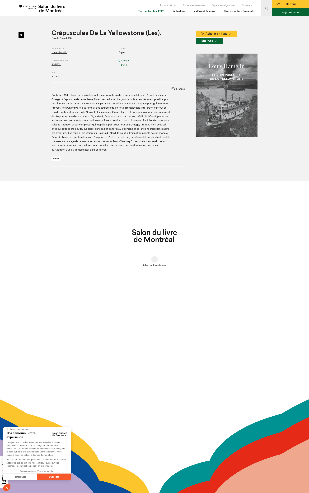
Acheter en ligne (216, 33)
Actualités (179, 11)
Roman (56, 158)
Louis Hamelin (59, 52)
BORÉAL (56, 64)
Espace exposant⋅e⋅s (194, 5)
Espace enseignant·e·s (223, 5)
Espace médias (168, 5)
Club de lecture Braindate (239, 11)
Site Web (207, 40)
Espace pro (248, 5)
